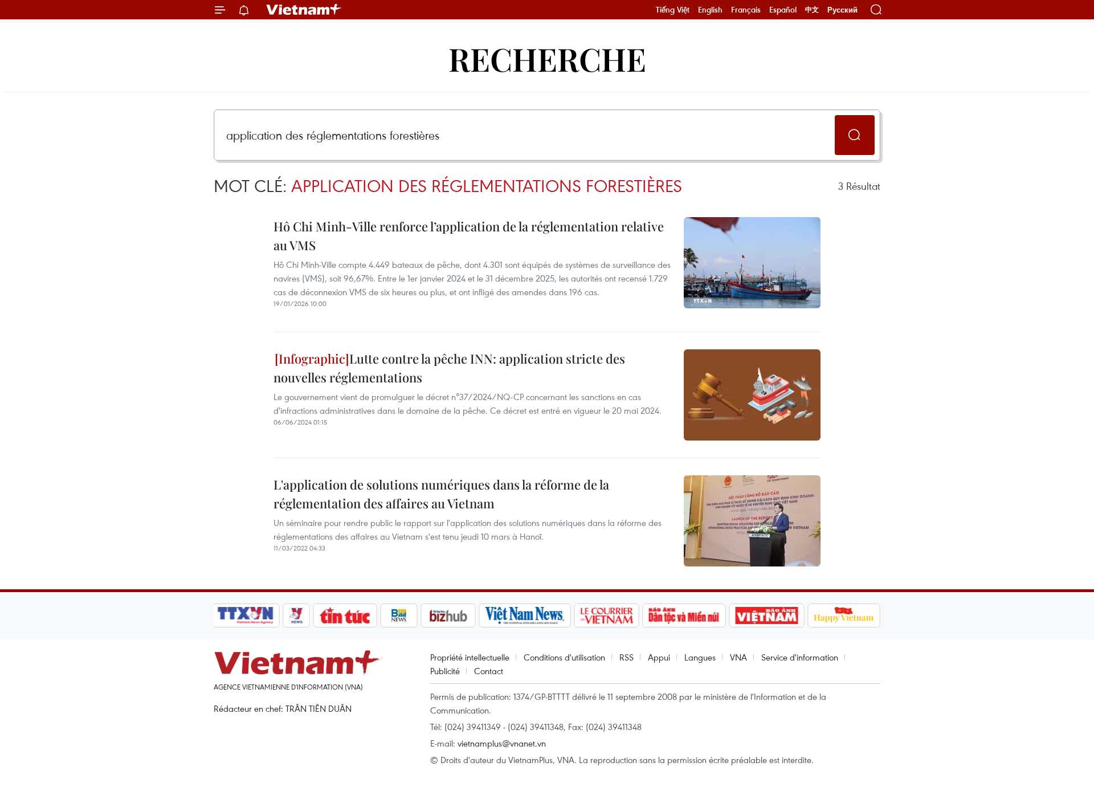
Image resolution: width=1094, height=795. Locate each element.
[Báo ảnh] (766, 615)
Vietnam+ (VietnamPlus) (304, 9)
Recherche (547, 58)
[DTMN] (683, 615)
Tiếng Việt (672, 10)
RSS (626, 657)
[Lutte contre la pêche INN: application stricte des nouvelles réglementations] (752, 395)
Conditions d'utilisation (564, 657)
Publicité (445, 670)
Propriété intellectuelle (469, 657)
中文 (812, 10)
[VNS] (524, 615)
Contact (488, 670)
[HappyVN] (843, 615)
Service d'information (799, 657)
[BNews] (399, 615)
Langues (700, 657)
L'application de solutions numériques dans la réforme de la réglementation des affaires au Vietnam (441, 494)
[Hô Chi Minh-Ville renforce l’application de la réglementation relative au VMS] (752, 262)
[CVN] (606, 615)
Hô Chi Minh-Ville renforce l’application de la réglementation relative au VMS (469, 236)
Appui (659, 657)
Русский (842, 10)
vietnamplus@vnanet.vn (502, 743)
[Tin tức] (345, 615)
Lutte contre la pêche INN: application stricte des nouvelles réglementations (449, 368)
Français (746, 10)
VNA (738, 657)
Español (783, 10)
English (710, 10)
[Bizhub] (448, 615)
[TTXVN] (245, 615)
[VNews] (296, 615)
